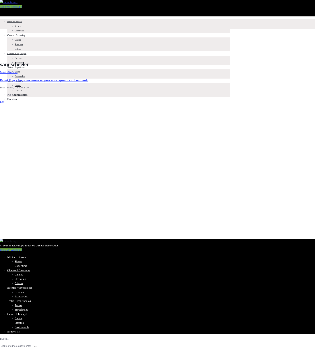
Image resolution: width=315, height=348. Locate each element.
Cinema (18, 40)
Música (4, 72)
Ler (2, 101)
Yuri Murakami (19, 94)
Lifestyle (18, 90)
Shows (18, 26)
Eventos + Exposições (16, 53)
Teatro (18, 305)
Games (18, 318)
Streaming (19, 44)
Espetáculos (20, 76)
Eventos (18, 58)
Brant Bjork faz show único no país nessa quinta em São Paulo (44, 80)
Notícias (13, 72)
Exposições (21, 296)
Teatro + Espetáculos (16, 67)
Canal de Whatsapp (11, 6)
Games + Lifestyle (17, 314)
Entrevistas (12, 99)
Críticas (18, 49)
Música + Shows (14, 21)
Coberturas (19, 30)
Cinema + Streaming (16, 35)
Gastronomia (22, 327)
